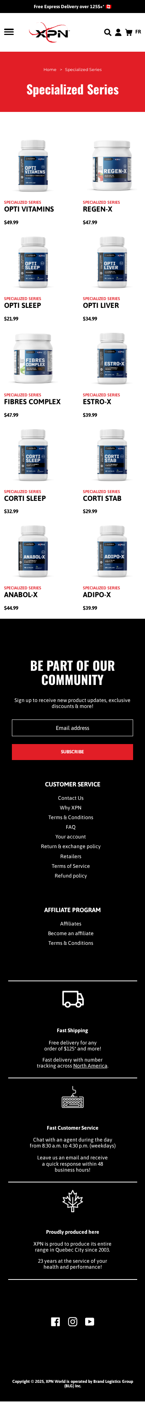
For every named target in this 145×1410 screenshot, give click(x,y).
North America (90, 1066)
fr (138, 32)
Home (50, 69)
